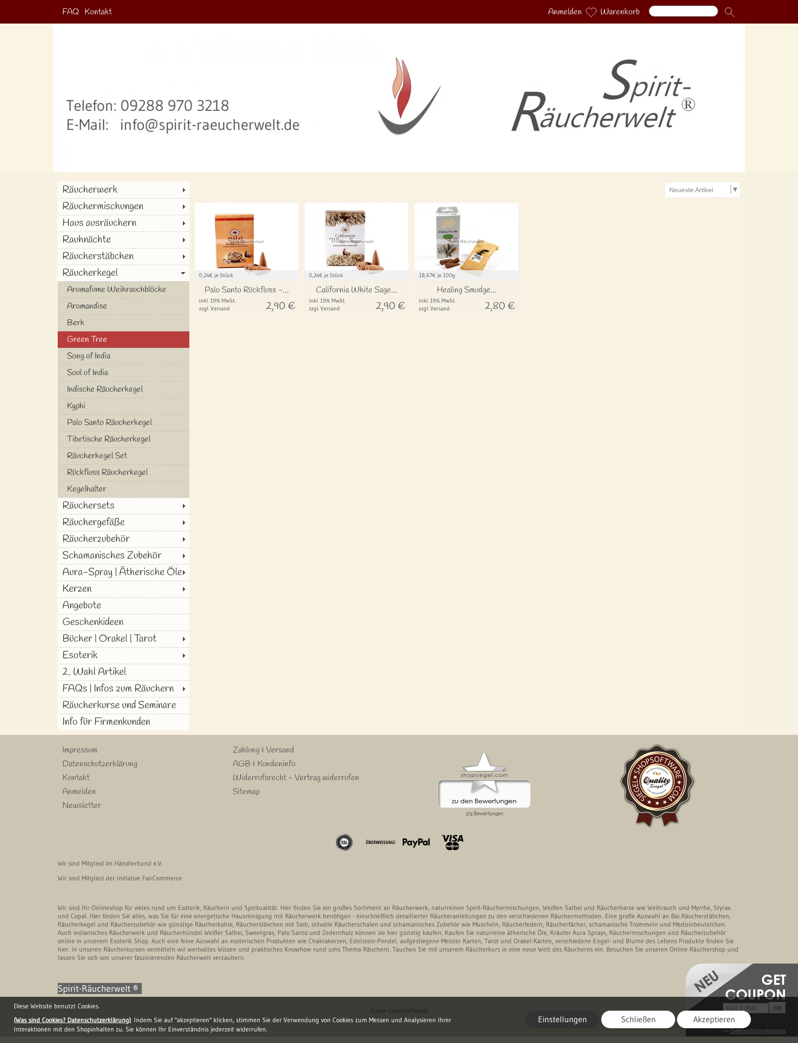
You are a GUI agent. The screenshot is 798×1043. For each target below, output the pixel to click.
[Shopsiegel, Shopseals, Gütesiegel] (484, 754)
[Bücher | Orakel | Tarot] (123, 639)
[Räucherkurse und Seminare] (123, 705)
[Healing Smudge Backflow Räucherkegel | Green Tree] (466, 298)
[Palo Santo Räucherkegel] (123, 422)
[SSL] (344, 842)
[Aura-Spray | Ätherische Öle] (123, 572)
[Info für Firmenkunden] (123, 722)
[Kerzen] (123, 589)
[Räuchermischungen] (123, 206)
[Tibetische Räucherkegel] (123, 439)
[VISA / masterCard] (452, 842)
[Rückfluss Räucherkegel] (123, 472)
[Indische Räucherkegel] (123, 389)
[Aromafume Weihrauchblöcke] (123, 289)
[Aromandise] (123, 306)
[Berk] (123, 323)
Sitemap (246, 791)
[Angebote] (123, 605)
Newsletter (81, 805)
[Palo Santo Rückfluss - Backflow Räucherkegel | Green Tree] (246, 298)
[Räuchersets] (123, 505)
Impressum (79, 750)
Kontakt (98, 12)
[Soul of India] (123, 372)
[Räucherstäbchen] (123, 256)
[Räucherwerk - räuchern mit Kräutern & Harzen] (399, 27)
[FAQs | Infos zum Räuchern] (123, 688)
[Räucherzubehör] (123, 539)
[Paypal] (416, 842)
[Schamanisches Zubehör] (123, 555)
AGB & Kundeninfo (264, 764)
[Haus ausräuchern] (123, 223)
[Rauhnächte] (123, 239)
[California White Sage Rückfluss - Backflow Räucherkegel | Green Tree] (356, 298)
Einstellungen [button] (562, 1019)
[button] (730, 12)
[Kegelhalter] (123, 489)
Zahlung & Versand (263, 750)
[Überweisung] (380, 842)
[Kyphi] (123, 406)
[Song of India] (123, 356)
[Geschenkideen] (123, 622)
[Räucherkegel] (123, 273)
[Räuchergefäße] (123, 522)
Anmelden (565, 12)
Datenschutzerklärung (99, 764)
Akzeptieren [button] (714, 1019)
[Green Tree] (123, 339)
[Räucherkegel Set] (123, 456)
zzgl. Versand (214, 308)
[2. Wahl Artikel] (123, 672)
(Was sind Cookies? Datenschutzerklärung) (72, 1020)
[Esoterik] (123, 655)
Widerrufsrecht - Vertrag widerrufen (296, 777)
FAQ (70, 12)
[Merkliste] (591, 12)
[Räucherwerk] (123, 190)
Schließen (638, 1019)
